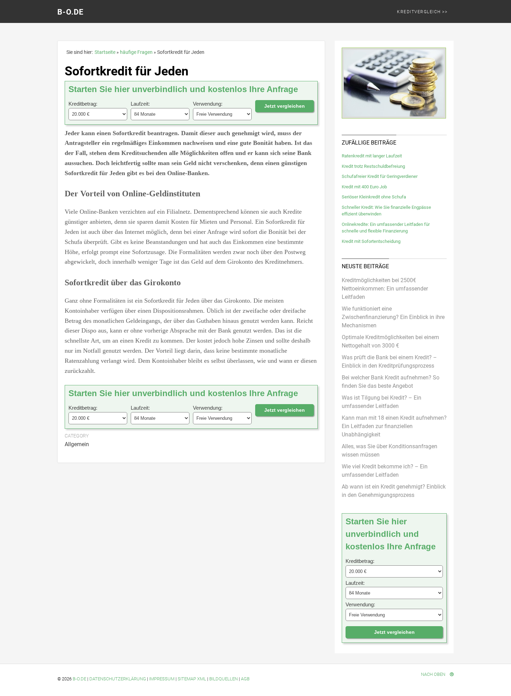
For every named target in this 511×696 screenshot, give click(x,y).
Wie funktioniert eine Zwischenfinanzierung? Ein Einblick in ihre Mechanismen (393, 317)
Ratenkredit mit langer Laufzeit (372, 155)
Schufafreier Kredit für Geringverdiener (379, 176)
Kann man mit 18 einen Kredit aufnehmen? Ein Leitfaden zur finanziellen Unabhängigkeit (394, 426)
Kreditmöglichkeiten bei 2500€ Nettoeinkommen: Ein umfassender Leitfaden (385, 288)
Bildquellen (223, 678)
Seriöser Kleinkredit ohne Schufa (374, 196)
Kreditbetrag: (82, 104)
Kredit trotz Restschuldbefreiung (373, 166)
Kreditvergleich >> (422, 11)
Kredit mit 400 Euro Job (364, 186)
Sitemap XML (192, 678)
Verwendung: (207, 104)
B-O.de (70, 12)
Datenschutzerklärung (117, 678)
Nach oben (433, 674)
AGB (245, 678)
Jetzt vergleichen (284, 106)
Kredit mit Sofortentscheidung (371, 241)
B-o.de (79, 678)
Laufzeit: (140, 104)
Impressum (162, 678)
